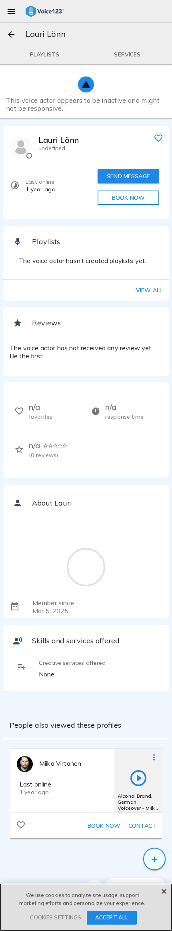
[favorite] (158, 138)
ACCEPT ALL (111, 917)
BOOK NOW (128, 197)
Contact (142, 825)
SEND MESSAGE (128, 176)
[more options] (154, 757)
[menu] (11, 11)
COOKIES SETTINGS (55, 917)
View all (149, 290)
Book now (104, 825)
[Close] (164, 891)
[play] (138, 777)
